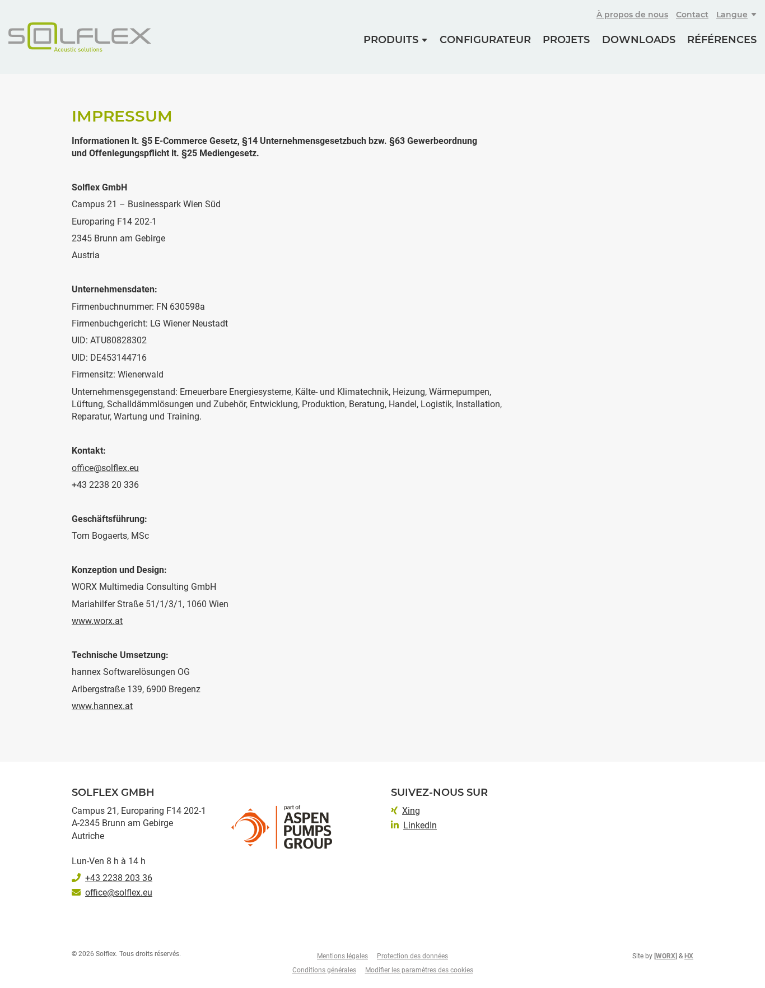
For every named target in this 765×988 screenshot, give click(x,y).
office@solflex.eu (105, 468)
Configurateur (485, 40)
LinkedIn (420, 825)
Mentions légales (342, 956)
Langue (732, 15)
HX (688, 956)
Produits (390, 40)
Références (722, 40)
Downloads (638, 40)
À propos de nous (632, 15)
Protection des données (412, 956)
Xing (411, 810)
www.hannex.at (102, 706)
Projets (566, 40)
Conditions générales (324, 970)
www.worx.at (97, 621)
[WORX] (665, 956)
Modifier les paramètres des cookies (419, 970)
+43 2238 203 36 (118, 878)
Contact (692, 15)
